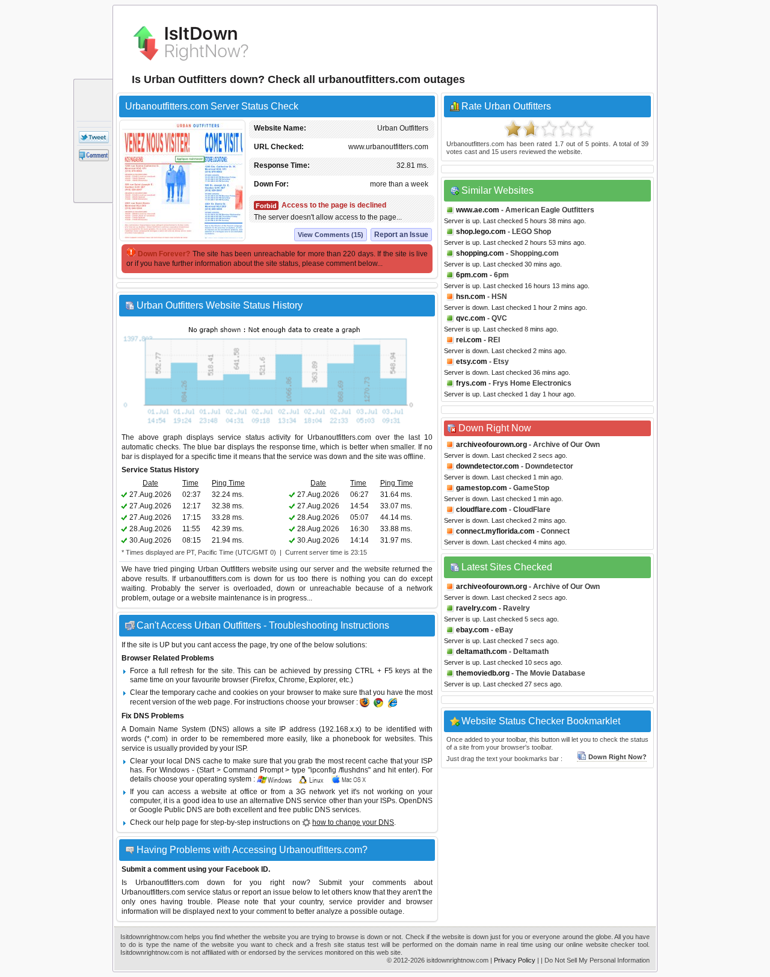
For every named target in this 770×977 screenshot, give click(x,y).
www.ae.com (477, 210)
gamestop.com (481, 488)
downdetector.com (487, 466)
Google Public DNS (170, 810)
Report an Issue (401, 234)
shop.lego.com (481, 231)
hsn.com (470, 296)
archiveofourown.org (491, 444)
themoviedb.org (483, 673)
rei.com (469, 340)
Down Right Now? (617, 756)
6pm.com (472, 275)
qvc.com (470, 318)
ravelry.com (476, 608)
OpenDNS (416, 801)
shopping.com (480, 253)
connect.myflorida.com (495, 531)
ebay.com (472, 630)
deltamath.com (481, 651)
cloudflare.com (481, 509)
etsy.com (471, 361)
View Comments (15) (330, 234)
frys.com (471, 383)
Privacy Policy (514, 960)
